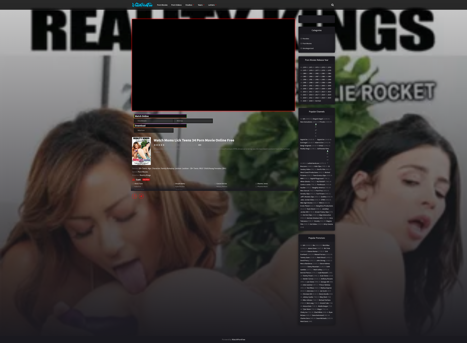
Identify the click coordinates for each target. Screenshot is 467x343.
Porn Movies (162, 5)
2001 (310, 85)
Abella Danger (323, 306)
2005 (304, 89)
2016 (310, 95)
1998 (323, 82)
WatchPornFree (238, 339)
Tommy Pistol (308, 276)
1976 (310, 70)
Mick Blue (326, 245)
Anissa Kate (307, 306)
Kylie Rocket (180, 186)
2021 (310, 98)
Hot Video (313, 224)
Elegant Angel (318, 119)
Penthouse (321, 184)
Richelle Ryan (139, 189)
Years (200, 5)
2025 (304, 101)
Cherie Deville (324, 294)
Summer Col (220, 189)
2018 (323, 95)
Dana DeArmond (318, 315)
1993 (323, 79)
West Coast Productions (309, 172)
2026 (310, 101)
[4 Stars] (161, 145)
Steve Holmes (325, 263)
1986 (310, 76)
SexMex (323, 197)
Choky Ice (303, 312)
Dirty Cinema (328, 224)
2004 (329, 85)
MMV (302, 178)
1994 (329, 79)
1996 (310, 82)
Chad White (318, 312)
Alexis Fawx (139, 183)
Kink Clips (317, 166)
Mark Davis (304, 321)
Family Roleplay (167, 168)
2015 (304, 95)
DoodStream (142, 121)
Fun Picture (320, 194)
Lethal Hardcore (313, 163)
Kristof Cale (324, 303)
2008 (323, 89)
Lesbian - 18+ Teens (190, 168)
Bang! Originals (305, 145)
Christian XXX (307, 294)
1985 (304, 76)
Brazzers (303, 166)
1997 (317, 82)
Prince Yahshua (324, 285)
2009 (329, 89)
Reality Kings (145, 175)
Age (149, 168)
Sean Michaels (321, 318)
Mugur (319, 309)
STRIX (323, 200)
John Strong (320, 260)
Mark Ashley (318, 270)
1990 (304, 79)
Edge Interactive (325, 215)
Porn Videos (176, 5)
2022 (317, 98)
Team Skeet (311, 209)
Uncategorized (308, 48)
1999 (329, 82)
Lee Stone (310, 282)
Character (156, 168)
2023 (323, 98)
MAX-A (321, 203)
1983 (323, 73)
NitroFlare (140, 130)
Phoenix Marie (262, 186)
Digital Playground (316, 178)
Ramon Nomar (313, 251)
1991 (310, 79)
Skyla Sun (178, 189)
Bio (314, 245)
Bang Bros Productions (324, 206)
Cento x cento (305, 184)
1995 (304, 82)
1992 (317, 79)
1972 (317, 67)
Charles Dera (305, 318)
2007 (317, 89)
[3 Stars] (159, 145)
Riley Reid (323, 297)
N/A (304, 119)
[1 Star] (155, 145)
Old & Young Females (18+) (215, 168)
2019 (329, 95)
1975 (304, 70)
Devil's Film (321, 169)
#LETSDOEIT (321, 181)
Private (322, 122)
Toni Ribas (310, 288)
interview (310, 291)
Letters (211, 5)
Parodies (306, 38)
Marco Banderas (306, 263)
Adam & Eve (319, 142)
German (318, 101)
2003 (323, 85)
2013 (323, 92)
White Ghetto (305, 181)
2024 (199, 145)
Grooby (317, 221)
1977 (317, 70)
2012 (317, 92)
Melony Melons (221, 186)
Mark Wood (321, 257)
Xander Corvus (308, 279)
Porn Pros (319, 191)
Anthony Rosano (327, 279)
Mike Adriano (307, 300)
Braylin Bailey (180, 183)
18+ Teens (143, 168)
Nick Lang (310, 303)
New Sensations (306, 122)
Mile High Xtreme (306, 203)
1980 (304, 73)
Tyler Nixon (307, 309)
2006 (310, 89)
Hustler (303, 187)
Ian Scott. (323, 291)
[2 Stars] (157, 145)
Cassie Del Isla (221, 183)
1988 (323, 76)
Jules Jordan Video (307, 200)
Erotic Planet (305, 206)
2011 (310, 92)
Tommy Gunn (305, 257)
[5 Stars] (163, 145)
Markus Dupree (326, 288)
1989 (329, 76)
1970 (304, 67)
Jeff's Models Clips (307, 197)
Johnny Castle (308, 297)
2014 (329, 92)
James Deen (312, 248)
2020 (304, 98)
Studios (188, 5)
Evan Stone (324, 276)
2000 (304, 85)
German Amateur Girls (315, 218)
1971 (310, 67)
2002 (317, 85)
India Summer (308, 285)
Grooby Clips (305, 194)
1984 (329, 73)
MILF (201, 168)
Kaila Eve (138, 186)
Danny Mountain (313, 266)
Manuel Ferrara (319, 254)
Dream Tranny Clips (322, 212)
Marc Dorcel (304, 191)
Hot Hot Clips (307, 215)
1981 (310, 73)
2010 (304, 92)
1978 (323, 70)
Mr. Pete (327, 248)
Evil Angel (303, 142)
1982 (317, 73)
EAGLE (321, 145)
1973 (323, 67)
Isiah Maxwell (323, 273)
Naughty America (318, 187)
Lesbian (178, 168)
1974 (329, 67)
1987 (317, 76)
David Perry (304, 260)
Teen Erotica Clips (319, 175)
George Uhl (325, 282)
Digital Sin (303, 139)
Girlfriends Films (323, 149)
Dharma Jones (262, 183)
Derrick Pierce (305, 273)
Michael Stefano (325, 300)
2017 (317, 95)
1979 (329, 70)
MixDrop (180, 121)
